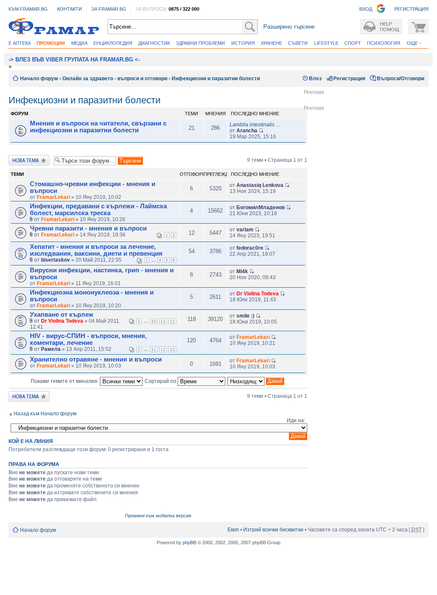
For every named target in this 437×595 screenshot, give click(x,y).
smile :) (245, 316)
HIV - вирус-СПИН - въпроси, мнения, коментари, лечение (88, 339)
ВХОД (365, 9)
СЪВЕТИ (298, 43)
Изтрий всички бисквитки (273, 530)
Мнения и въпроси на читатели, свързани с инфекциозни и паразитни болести (98, 127)
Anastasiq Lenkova (259, 185)
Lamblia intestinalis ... (255, 125)
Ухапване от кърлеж (61, 314)
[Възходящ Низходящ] (256, 381)
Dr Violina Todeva (257, 294)
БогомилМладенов (260, 207)
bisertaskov (55, 260)
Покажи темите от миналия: (65, 381)
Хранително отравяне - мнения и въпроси (96, 359)
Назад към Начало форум (45, 414)
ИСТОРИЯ (243, 43)
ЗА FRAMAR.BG (108, 9)
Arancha (246, 131)
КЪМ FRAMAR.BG (28, 9)
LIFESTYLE (326, 43)
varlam (244, 230)
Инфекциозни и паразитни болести (216, 79)
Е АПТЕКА (20, 43)
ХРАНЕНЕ (271, 43)
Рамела (51, 349)
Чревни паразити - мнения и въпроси (88, 228)
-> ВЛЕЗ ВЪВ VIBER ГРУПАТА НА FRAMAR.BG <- (74, 59)
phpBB (189, 542)
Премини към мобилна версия (158, 515)
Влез (315, 79)
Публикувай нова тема (29, 160)
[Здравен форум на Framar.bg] (54, 26)
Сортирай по (161, 381)
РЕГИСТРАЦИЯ (411, 9)
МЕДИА (79, 43)
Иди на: (296, 420)
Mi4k (242, 271)
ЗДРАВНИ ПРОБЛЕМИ (200, 43)
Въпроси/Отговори (400, 79)
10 (153, 321)
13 (172, 349)
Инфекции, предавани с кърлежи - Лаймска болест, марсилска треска (98, 209)
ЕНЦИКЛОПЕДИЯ (112, 43)
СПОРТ (352, 43)
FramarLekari (53, 197)
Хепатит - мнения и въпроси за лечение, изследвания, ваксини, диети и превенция (96, 250)
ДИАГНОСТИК (154, 43)
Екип (233, 530)
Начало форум (39, 79)
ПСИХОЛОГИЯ (383, 43)
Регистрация (349, 79)
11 (163, 321)
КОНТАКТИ (69, 9)
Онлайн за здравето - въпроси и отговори (114, 79)
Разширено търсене (289, 26)
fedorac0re (249, 248)
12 (172, 321)
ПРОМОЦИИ (51, 43)
